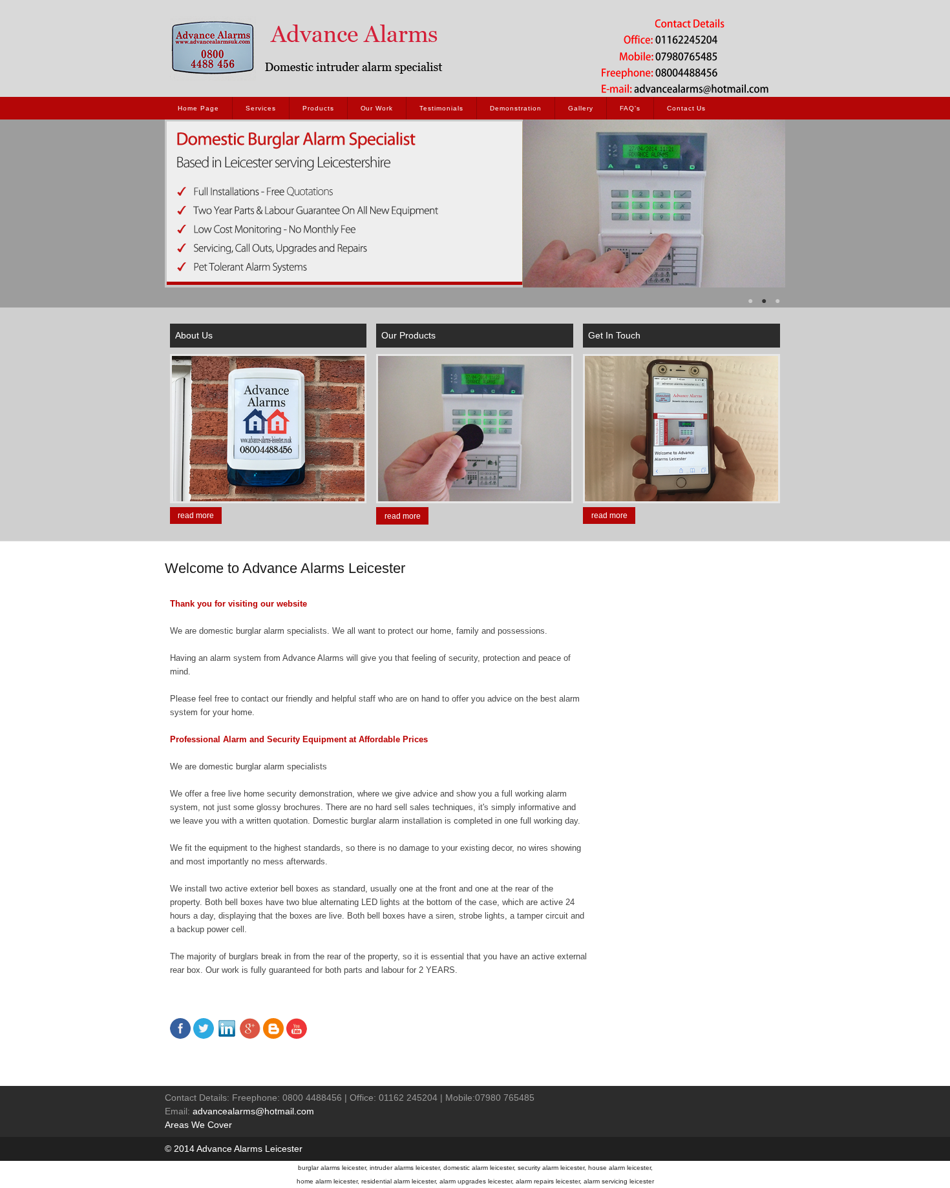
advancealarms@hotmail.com (253, 1111)
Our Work (377, 108)
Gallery (580, 108)
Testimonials (441, 108)
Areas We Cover (198, 1125)
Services (261, 108)
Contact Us (686, 108)
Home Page (198, 108)
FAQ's (630, 108)
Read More (196, 515)
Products (318, 108)
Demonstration (516, 108)
